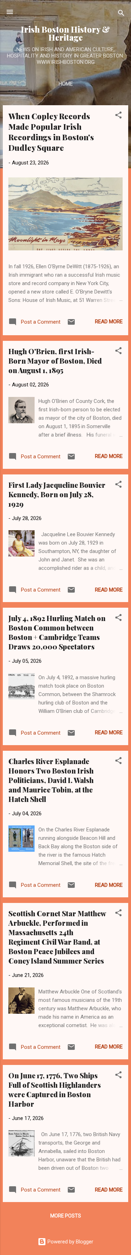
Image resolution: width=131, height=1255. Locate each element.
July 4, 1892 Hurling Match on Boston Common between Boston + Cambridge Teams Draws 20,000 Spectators (56, 632)
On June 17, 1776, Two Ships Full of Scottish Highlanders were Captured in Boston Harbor (54, 1089)
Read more (109, 321)
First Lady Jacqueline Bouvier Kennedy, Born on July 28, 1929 (56, 494)
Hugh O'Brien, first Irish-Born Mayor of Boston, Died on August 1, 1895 (55, 360)
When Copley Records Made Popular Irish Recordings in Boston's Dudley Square (51, 132)
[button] (118, 116)
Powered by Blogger (69, 1242)
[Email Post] (71, 324)
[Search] (121, 14)
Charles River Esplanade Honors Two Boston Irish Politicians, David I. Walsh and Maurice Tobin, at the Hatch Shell (51, 780)
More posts (65, 1216)
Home (66, 84)
